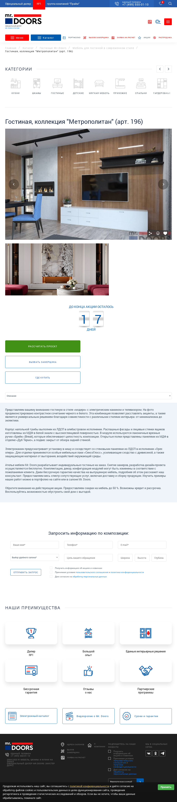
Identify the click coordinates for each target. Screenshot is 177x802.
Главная (11, 48)
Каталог (28, 48)
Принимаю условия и (99, 572)
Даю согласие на (81, 576)
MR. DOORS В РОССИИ (12, 28)
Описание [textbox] (11, 395)
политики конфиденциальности (127, 572)
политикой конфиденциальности (89, 786)
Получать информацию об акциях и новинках (78, 568)
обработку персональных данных (90, 576)
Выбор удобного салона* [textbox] (24, 557)
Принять (166, 787)
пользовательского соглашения (92, 572)
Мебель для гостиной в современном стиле (103, 48)
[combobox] (88, 395)
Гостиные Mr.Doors (53, 48)
